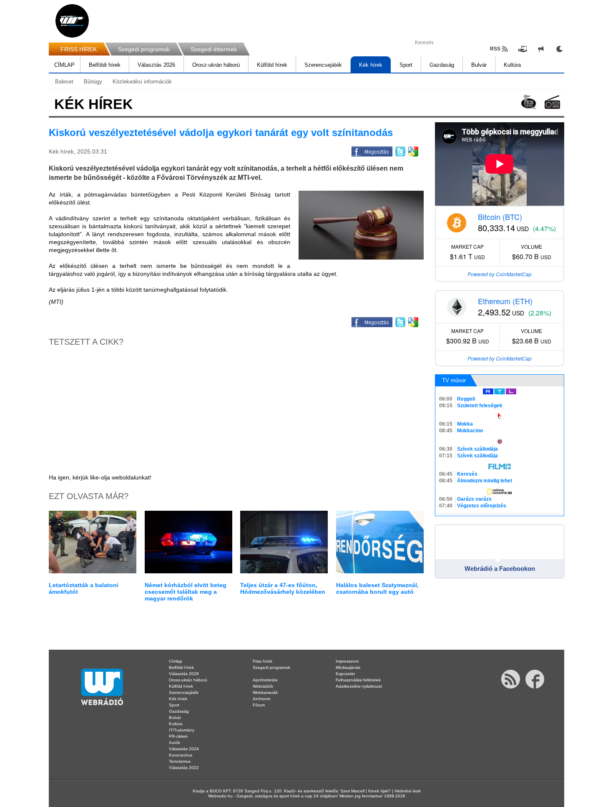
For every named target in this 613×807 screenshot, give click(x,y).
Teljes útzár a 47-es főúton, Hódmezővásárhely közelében (282, 588)
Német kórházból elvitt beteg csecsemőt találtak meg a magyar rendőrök (185, 592)
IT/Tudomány (181, 730)
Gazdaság (442, 65)
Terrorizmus (180, 761)
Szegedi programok (144, 49)
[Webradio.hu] (72, 21)
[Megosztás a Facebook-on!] (371, 150)
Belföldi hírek (105, 65)
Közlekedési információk (142, 81)
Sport (405, 65)
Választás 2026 (156, 65)
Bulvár (479, 65)
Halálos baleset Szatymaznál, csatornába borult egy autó (377, 588)
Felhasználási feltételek (358, 680)
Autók (174, 742)
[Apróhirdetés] (541, 49)
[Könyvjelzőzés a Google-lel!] (412, 150)
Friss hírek (262, 661)
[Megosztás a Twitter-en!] (399, 150)
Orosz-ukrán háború (216, 65)
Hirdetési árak (407, 791)
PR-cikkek (178, 736)
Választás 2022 (184, 767)
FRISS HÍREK (78, 49)
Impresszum (347, 661)
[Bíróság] (361, 225)
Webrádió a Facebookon (500, 568)
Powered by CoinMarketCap (499, 273)
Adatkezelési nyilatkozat (359, 686)
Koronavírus (180, 755)
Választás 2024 (184, 748)
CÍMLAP (64, 65)
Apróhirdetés (265, 680)
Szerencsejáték (323, 65)
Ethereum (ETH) (505, 300)
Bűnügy (93, 81)
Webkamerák (265, 692)
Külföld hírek (272, 65)
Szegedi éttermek (214, 49)
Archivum (261, 698)
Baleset (64, 81)
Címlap (175, 661)
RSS (495, 49)
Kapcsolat (345, 673)
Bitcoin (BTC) (500, 216)
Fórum (259, 705)
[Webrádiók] (552, 102)
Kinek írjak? (379, 791)
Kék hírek (370, 65)
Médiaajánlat (348, 667)
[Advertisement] (579, 133)
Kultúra (512, 65)
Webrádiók (263, 686)
